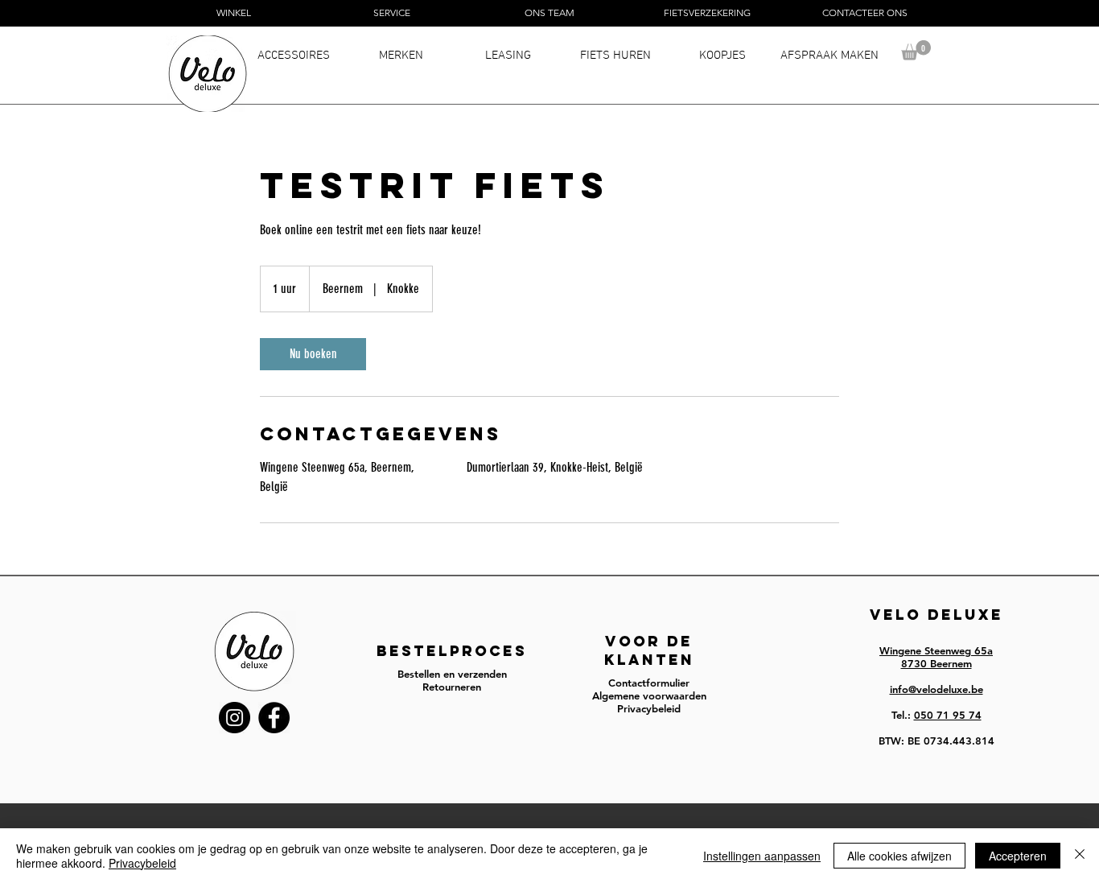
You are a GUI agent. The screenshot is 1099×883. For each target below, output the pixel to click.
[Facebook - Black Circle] (274, 717)
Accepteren (1018, 856)
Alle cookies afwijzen (899, 856)
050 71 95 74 (948, 714)
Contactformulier (648, 682)
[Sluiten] (1079, 855)
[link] (313, 354)
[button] (916, 50)
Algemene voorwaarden (649, 695)
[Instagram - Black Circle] (234, 717)
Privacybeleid (142, 863)
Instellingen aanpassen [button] (762, 856)
